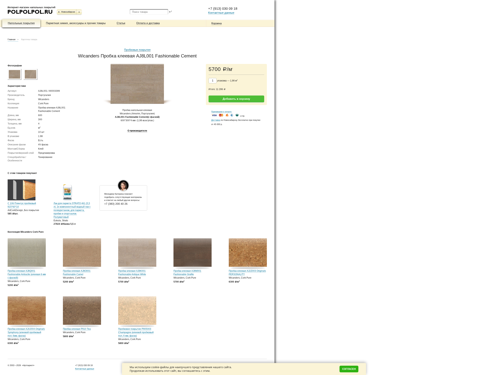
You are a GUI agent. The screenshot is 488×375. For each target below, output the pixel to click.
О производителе (137, 130)
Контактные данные (221, 12)
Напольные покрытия (21, 23)
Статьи (121, 23)
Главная (11, 39)
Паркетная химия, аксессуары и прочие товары (76, 23)
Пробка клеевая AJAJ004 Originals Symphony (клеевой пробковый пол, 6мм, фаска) (26, 332)
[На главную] (32, 15)
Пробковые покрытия (137, 49)
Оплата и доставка (148, 23)
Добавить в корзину (236, 98)
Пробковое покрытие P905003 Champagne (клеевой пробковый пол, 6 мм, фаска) (136, 332)
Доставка (215, 120)
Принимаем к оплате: (221, 112)
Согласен (349, 369)
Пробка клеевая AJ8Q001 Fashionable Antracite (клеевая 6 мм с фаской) (27, 274)
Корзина (216, 23)
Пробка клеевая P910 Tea (77, 329)
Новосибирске (68, 12)
